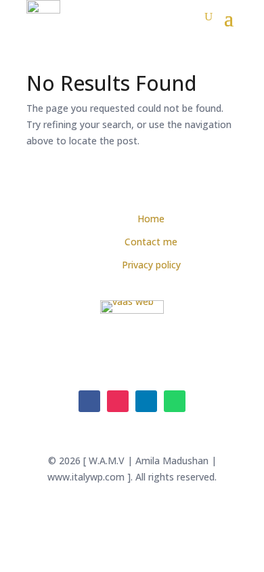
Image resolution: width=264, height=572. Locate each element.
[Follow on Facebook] (89, 401)
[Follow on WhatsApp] (174, 401)
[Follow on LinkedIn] (146, 401)
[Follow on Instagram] (118, 401)
